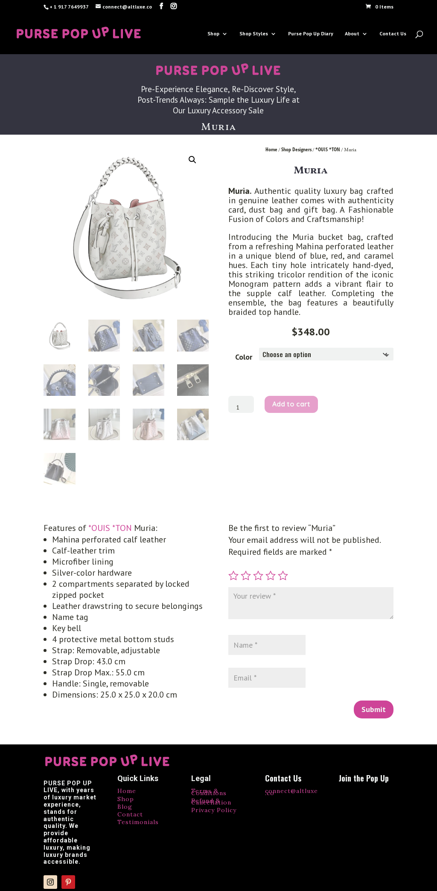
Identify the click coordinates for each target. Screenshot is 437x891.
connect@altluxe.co (291, 791)
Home (271, 149)
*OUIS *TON (327, 149)
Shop (213, 34)
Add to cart (291, 404)
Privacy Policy (213, 810)
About (352, 34)
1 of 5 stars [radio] (233, 576)
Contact (130, 814)
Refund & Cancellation (211, 801)
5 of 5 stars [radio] (283, 576)
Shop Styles (253, 34)
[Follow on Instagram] (50, 882)
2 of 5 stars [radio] (246, 576)
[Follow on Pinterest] (68, 882)
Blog (124, 806)
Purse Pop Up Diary (310, 34)
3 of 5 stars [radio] (258, 576)
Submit (373, 709)
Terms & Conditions (209, 791)
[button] (192, 159)
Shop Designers (296, 149)
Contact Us (392, 34)
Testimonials (138, 822)
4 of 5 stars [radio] (270, 576)
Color (243, 357)
